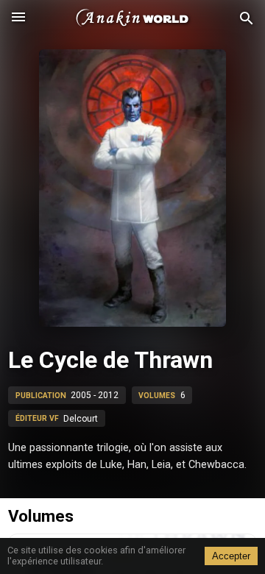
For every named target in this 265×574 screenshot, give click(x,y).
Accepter (231, 555)
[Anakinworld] (132, 18)
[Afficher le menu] (18, 18)
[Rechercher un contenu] (246, 18)
